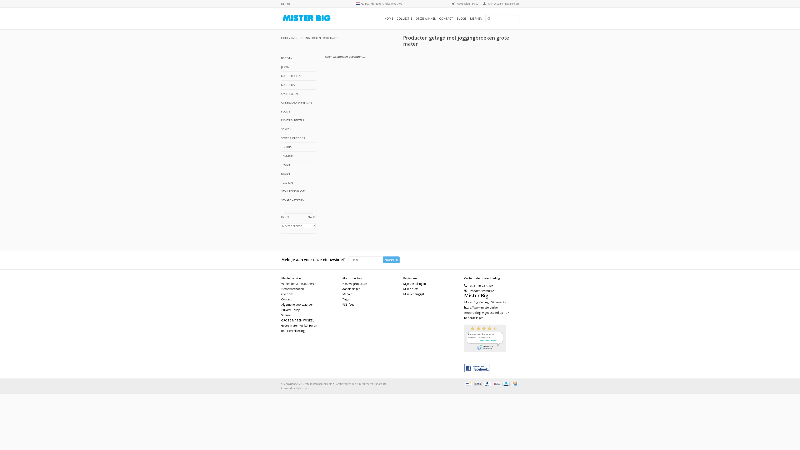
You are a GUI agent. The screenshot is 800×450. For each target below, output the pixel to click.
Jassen (285, 67)
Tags (294, 38)
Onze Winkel (426, 18)
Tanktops (287, 156)
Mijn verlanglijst (413, 294)
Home (388, 18)
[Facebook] (491, 367)
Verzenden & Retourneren (298, 284)
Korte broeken (291, 76)
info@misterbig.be (482, 291)
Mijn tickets (411, 289)
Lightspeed (302, 388)
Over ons (287, 294)
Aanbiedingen (351, 289)
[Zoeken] (488, 18)
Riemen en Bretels (292, 120)
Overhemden (289, 94)
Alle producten (352, 278)
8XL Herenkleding (293, 331)
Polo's (285, 111)
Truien (285, 164)
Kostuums (288, 85)
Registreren (411, 278)
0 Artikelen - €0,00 (468, 3)
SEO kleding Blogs (293, 191)
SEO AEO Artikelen (292, 200)
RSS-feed (348, 304)
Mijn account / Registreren (503, 3)
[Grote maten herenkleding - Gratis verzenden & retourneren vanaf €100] (313, 18)
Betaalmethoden (292, 289)
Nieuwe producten (354, 284)
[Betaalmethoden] (468, 384)
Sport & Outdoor (293, 138)
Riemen (285, 173)
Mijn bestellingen (414, 284)
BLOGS (461, 18)
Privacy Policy (290, 310)
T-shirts (286, 147)
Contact (446, 18)
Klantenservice (291, 278)
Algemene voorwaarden (297, 304)
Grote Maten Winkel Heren (299, 326)
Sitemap (286, 315)
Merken (476, 18)
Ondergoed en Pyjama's (296, 102)
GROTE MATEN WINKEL (297, 320)
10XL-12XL (287, 182)
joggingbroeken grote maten (319, 38)
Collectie (404, 18)
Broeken (286, 58)
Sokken (286, 129)
